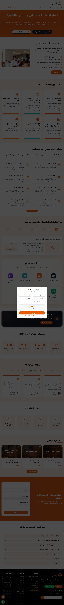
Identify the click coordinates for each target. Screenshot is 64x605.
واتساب (26, 291)
